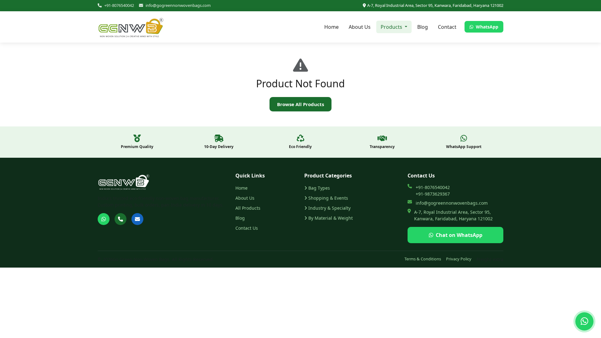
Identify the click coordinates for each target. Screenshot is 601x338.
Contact (447, 26)
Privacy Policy (458, 259)
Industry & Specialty (329, 208)
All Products (247, 208)
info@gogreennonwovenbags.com (178, 5)
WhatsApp (486, 27)
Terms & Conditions (422, 259)
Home (331, 26)
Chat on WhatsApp (459, 235)
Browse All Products (300, 104)
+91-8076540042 (119, 5)
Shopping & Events (328, 198)
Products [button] (392, 26)
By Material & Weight (330, 218)
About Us (360, 26)
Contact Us (246, 228)
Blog (422, 26)
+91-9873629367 (433, 194)
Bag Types (319, 188)
